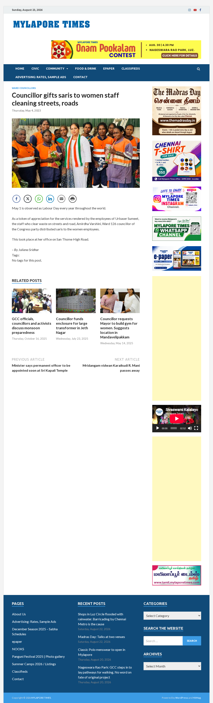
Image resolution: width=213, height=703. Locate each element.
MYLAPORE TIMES (41, 697)
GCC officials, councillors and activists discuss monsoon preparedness (31, 326)
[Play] (158, 428)
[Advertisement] (176, 338)
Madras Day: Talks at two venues (101, 637)
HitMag (197, 697)
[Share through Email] (61, 199)
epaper (108, 68)
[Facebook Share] (16, 199)
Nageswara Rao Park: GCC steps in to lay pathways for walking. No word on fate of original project (105, 672)
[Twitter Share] (28, 199)
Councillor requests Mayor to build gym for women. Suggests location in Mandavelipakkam (118, 328)
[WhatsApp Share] (39, 199)
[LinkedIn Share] (50, 199)
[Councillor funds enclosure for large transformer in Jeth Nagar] (76, 314)
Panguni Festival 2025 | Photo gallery (38, 656)
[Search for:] (172, 640)
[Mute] (190, 428)
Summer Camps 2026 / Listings (34, 664)
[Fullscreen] (196, 428)
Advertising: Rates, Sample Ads (40, 77)
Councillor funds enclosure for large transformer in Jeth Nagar (72, 326)
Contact (80, 77)
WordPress (181, 697)
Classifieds (130, 68)
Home (19, 68)
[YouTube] (195, 10)
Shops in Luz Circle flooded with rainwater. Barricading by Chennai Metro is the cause (102, 619)
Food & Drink (85, 68)
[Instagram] (189, 10)
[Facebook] (200, 10)
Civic (35, 68)
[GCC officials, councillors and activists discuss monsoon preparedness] (32, 314)
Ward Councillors (24, 88)
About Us (19, 614)
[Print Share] (73, 199)
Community (55, 68)
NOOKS (18, 649)
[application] (176, 418)
